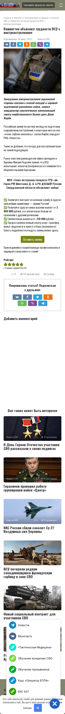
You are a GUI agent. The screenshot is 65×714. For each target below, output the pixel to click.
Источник (49, 274)
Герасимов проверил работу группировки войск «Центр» (25, 488)
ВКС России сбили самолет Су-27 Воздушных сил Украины (29, 529)
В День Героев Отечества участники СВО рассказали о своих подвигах (31, 446)
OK (38, 708)
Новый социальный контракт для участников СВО (29, 615)
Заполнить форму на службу (38, 5)
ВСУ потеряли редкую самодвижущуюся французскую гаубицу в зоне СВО (28, 572)
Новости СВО (44, 39)
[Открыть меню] (61, 5)
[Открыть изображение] (10, 5)
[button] (55, 704)
